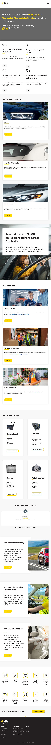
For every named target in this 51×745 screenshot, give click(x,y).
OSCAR (25, 354)
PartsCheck (26, 314)
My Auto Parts (36, 392)
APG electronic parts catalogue (16, 314)
